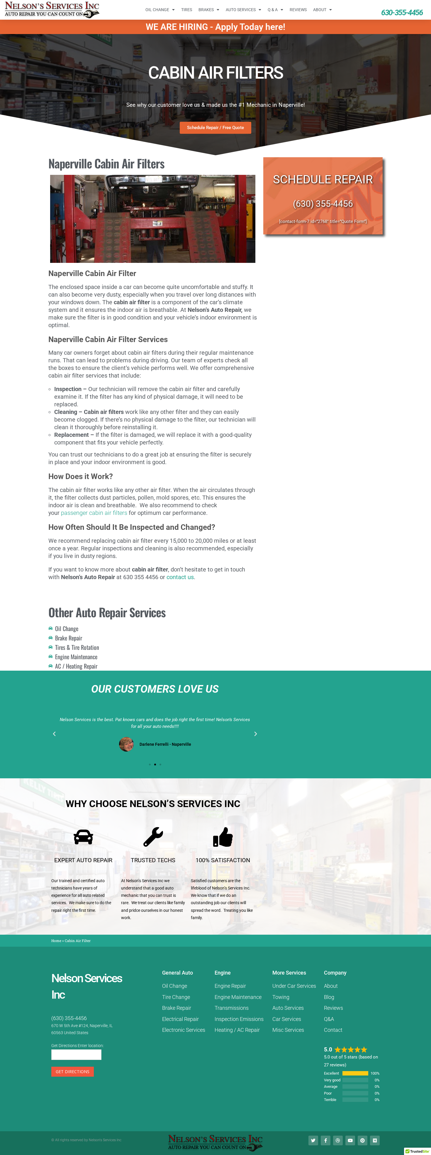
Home (56, 940)
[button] (54, 734)
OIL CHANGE (157, 9)
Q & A (273, 9)
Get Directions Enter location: (77, 1045)
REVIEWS (298, 9)
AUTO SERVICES (241, 9)
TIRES (186, 9)
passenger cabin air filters (94, 512)
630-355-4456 (401, 12)
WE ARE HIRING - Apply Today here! (215, 27)
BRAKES (206, 9)
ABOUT (319, 9)
